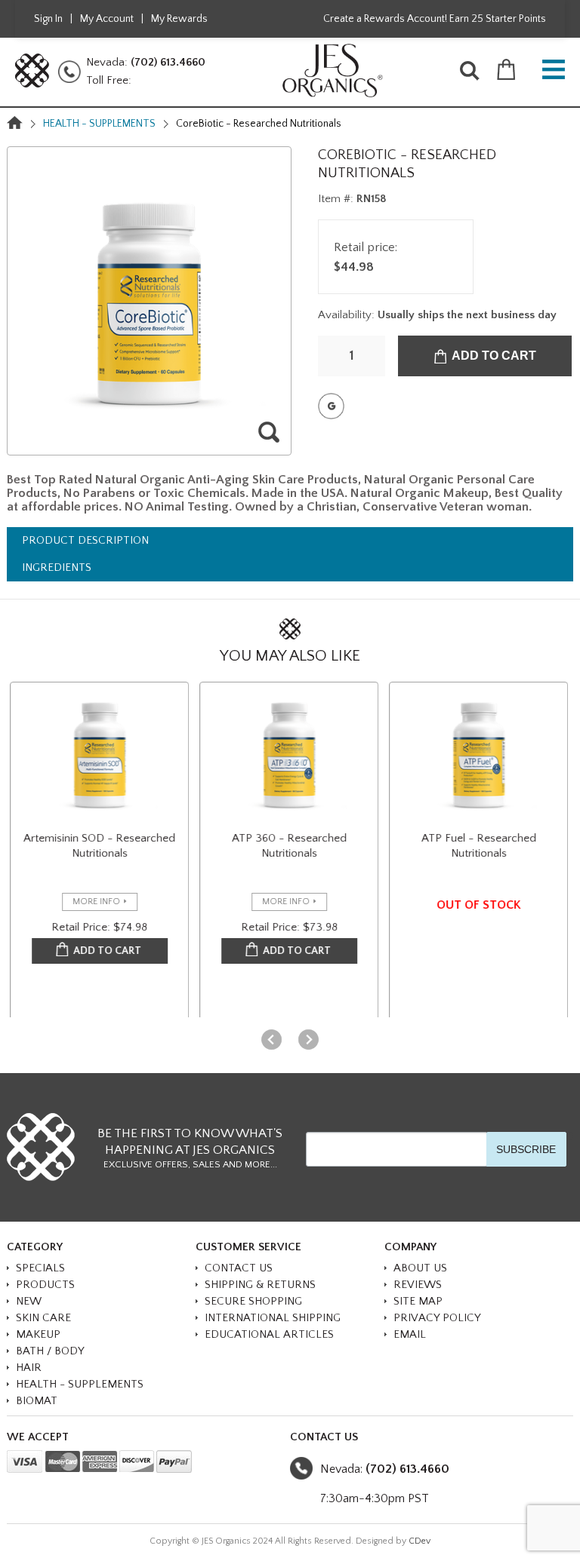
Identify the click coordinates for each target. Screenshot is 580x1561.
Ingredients (56, 567)
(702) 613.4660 (168, 62)
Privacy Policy (437, 1317)
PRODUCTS (45, 1284)
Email (409, 1334)
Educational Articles (269, 1334)
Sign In (48, 19)
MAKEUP (38, 1334)
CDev (419, 1541)
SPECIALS (40, 1268)
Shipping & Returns (260, 1284)
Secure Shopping (253, 1301)
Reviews (417, 1284)
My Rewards (179, 19)
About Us (420, 1268)
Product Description (85, 540)
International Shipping (273, 1317)
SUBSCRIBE (526, 1149)
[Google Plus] (331, 406)
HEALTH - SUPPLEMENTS (99, 124)
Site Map (418, 1301)
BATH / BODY (50, 1351)
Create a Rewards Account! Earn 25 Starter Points (434, 19)
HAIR (29, 1367)
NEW (29, 1301)
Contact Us (239, 1268)
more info (96, 901)
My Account (107, 19)
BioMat (36, 1400)
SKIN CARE (43, 1317)
